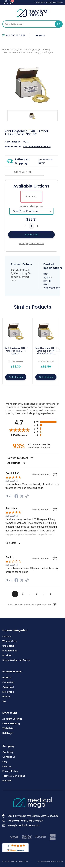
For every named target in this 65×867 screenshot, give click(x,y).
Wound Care (9, 641)
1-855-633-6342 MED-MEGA (25, 820)
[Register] (6, 2)
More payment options (31, 243)
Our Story (7, 752)
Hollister (7, 677)
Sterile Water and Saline (16, 660)
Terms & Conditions (13, 775)
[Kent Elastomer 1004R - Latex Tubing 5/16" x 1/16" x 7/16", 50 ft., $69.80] (46, 331)
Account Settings (12, 718)
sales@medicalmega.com (24, 825)
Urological (8, 645)
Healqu (6, 696)
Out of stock (16, 377)
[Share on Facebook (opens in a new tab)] (16, 496)
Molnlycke (8, 691)
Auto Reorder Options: (31, 206)
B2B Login (7, 733)
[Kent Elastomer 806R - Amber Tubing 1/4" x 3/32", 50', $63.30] (15, 331)
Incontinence (9, 650)
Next (59, 350)
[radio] (46, 422)
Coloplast (8, 687)
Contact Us (8, 756)
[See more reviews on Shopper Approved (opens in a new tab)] (27, 496)
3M (4, 701)
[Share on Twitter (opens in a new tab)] (22, 496)
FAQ (4, 761)
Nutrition (7, 655)
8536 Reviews (21, 435)
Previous (3, 350)
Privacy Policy (10, 771)
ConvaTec (8, 682)
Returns (6, 766)
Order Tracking (11, 723)
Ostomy (7, 636)
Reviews (7, 780)
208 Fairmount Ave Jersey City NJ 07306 (33, 816)
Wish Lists (7, 728)
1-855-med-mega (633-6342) (48, 2)
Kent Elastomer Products (36, 146)
